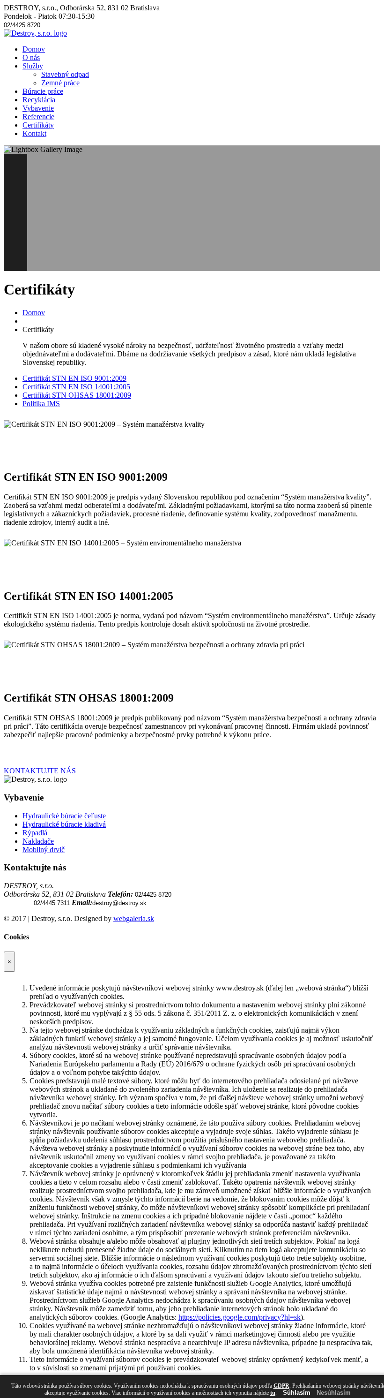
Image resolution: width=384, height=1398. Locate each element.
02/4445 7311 (52, 903)
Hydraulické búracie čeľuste (64, 816)
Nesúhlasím (334, 1392)
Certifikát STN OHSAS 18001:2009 (76, 395)
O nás (31, 57)
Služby (32, 66)
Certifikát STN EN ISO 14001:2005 (76, 387)
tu (272, 1393)
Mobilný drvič (43, 850)
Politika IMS (41, 404)
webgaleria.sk (133, 918)
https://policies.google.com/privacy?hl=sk (239, 1317)
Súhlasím (296, 1392)
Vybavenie (38, 108)
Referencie (38, 117)
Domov (33, 49)
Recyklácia (38, 100)
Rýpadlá (34, 833)
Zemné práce (60, 83)
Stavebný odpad (65, 74)
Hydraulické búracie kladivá (64, 824)
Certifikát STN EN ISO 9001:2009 (74, 378)
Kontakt (34, 133)
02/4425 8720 (22, 25)
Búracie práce (42, 91)
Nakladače (38, 841)
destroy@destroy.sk (119, 903)
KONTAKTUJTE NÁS (40, 771)
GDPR (281, 1386)
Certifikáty (38, 125)
